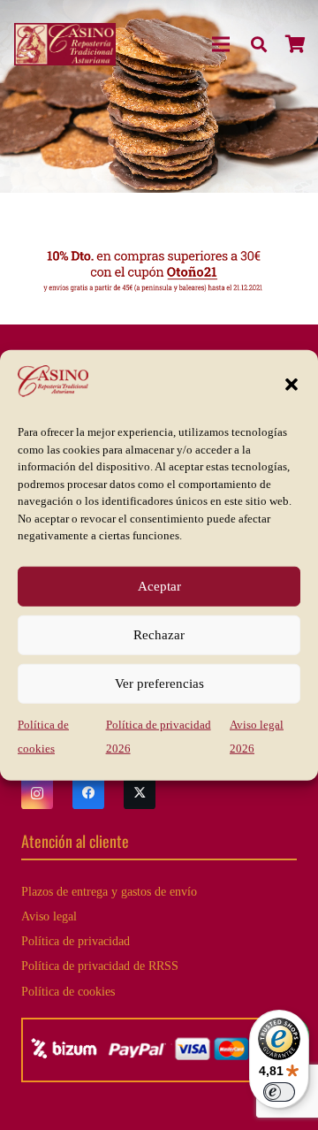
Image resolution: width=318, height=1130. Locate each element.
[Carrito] (295, 44)
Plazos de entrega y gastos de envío (109, 891)
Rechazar (159, 635)
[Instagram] (37, 793)
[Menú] (221, 44)
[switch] (279, 1092)
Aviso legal (49, 916)
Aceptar (159, 586)
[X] (139, 793)
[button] (291, 384)
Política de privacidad (75, 941)
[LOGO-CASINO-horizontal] (65, 44)
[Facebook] (88, 793)
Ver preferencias (159, 683)
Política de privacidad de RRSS (99, 965)
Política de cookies (68, 991)
